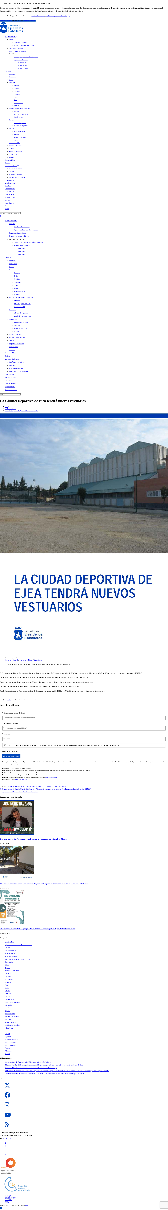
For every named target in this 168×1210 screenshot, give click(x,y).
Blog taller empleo (11, 956)
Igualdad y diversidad (17, 337)
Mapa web (7, 1201)
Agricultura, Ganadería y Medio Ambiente (18, 945)
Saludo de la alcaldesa (21, 227)
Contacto (12, 365)
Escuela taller (9, 982)
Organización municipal (17, 233)
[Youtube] (8, 1115)
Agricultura (13, 319)
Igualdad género (10, 999)
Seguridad (8, 1036)
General (15, 660)
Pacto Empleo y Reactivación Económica (28, 242)
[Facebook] (7, 1095)
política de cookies (38, 16)
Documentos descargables (18, 371)
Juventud (17, 301)
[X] (7, 1085)
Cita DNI (8, 380)
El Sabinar (17, 279)
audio (9, 700)
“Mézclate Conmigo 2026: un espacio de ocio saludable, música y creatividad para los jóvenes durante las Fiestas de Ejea (44, 1065)
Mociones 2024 (23, 251)
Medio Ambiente (10, 1014)
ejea (64, 786)
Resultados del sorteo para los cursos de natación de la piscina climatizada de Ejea (31, 1068)
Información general (21, 313)
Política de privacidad (10, 1197)
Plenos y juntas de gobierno (19, 236)
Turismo (12, 350)
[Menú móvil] (0, 216)
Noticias (7, 356)
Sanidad (7, 1034)
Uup (26, 1205)
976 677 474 (7, 1138)
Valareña (17, 294)
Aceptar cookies (5, 21)
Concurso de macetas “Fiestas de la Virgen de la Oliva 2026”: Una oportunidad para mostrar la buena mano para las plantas (44, 1073)
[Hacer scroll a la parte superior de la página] (1, 1208)
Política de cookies (10, 1198)
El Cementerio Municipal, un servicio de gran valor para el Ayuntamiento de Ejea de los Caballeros (44, 884)
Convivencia (13, 347)
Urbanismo (13, 264)
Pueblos (12, 270)
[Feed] (5, 1154)
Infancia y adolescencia (22, 304)
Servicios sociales (15, 334)
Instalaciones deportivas (22, 316)
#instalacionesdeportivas (35, 786)
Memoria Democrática (12, 1016)
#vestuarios (59, 786)
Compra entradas (11, 390)
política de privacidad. (51, 777)
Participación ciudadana (12, 1025)
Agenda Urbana (10, 377)
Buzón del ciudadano (16, 362)
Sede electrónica (10, 384)
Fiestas (11, 267)
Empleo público (10, 353)
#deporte (9, 786)
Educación (8, 976)
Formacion (8, 993)
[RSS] (7, 1125)
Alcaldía (12, 224)
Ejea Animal (9, 979)
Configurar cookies (29, 21)
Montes (16, 331)
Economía (12, 261)
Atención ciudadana (12, 359)
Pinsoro (16, 285)
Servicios (8, 257)
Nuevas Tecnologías (11, 1022)
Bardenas (17, 273)
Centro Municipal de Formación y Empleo (18, 959)
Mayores (7, 1011)
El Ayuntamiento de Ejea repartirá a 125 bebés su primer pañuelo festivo (28, 1062)
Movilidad (8, 1019)
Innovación (8, 1005)
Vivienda (7, 1054)
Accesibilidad (8, 1200)
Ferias (6, 985)
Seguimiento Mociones (22, 245)
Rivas (16, 288)
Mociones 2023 (23, 248)
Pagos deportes (10, 387)
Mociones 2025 (23, 254)
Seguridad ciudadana (16, 344)
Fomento (7, 991)
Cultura (11, 341)
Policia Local (9, 1028)
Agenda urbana (9, 942)
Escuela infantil (19, 307)
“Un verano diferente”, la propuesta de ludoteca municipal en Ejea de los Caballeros (37, 929)
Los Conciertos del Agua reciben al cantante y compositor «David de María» (34, 839)
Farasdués (17, 282)
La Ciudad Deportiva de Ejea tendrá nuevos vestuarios (21, 411)
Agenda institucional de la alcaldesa (26, 230)
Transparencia (10, 374)
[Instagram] (7, 1105)
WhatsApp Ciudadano (17, 368)
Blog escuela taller (10, 953)
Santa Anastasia (19, 291)
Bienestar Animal (10, 951)
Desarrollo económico (12, 971)
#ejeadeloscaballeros (19, 786)
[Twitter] (5, 1143)
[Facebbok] (5, 1146)
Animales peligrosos (21, 328)
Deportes (12, 310)
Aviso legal (8, 1196)
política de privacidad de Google (58, 16)
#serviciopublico (49, 786)
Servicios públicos (26, 660)
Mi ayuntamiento (11, 221)
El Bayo (16, 276)
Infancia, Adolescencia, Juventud (21, 297)
